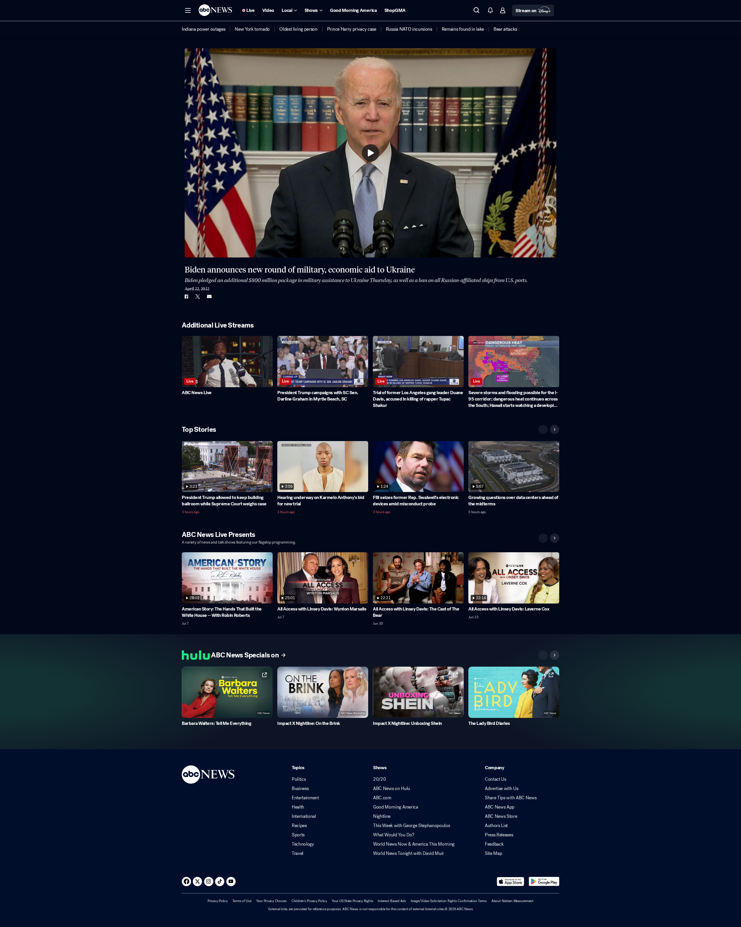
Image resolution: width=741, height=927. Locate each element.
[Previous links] (543, 655)
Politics (299, 779)
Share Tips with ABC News (510, 798)
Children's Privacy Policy (309, 901)
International (304, 816)
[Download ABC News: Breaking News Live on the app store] (510, 881)
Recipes (299, 825)
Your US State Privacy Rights (352, 901)
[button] (188, 10)
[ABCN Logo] (215, 10)
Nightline (381, 816)
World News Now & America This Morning (413, 844)
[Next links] (554, 655)
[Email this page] (209, 296)
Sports (298, 835)
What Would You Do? (393, 835)
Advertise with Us (501, 788)
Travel (297, 853)
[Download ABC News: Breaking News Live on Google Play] (544, 881)
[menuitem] (203, 29)
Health (298, 807)
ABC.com (382, 798)
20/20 (379, 779)
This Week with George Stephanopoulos (411, 825)
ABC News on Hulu (391, 788)
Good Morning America (395, 807)
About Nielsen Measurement (512, 901)
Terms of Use (242, 901)
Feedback (494, 844)
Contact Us (495, 779)
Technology (303, 844)
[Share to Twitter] (197, 296)
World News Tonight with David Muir (408, 853)
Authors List (496, 825)
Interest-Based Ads (392, 901)
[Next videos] (554, 429)
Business (300, 788)
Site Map (493, 853)
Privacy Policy (218, 901)
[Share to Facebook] (186, 296)
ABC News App (499, 807)
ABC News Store (501, 816)
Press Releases (499, 835)
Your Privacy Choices (271, 901)
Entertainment (305, 798)
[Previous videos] (543, 429)
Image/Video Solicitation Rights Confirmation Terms (449, 901)
